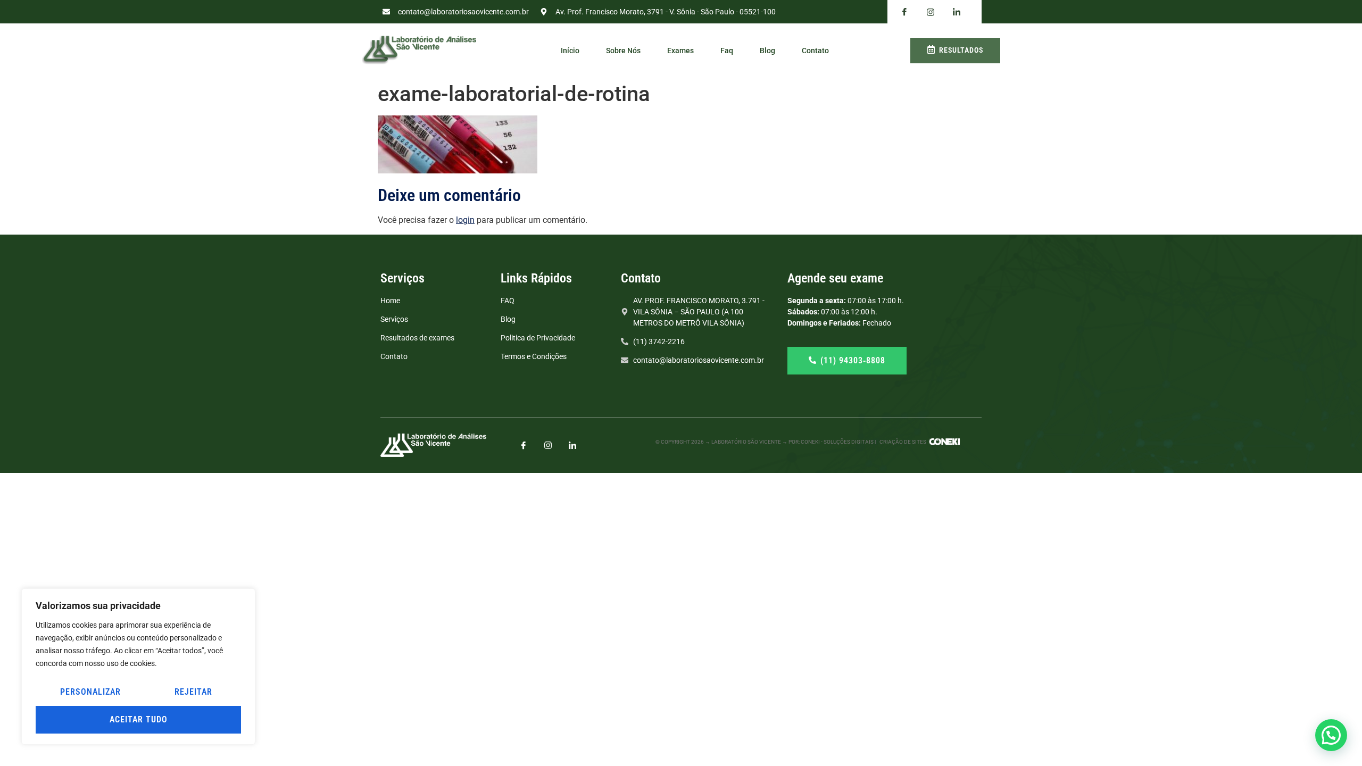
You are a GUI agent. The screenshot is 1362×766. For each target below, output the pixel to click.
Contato (815, 50)
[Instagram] (548, 445)
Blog (767, 50)
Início (570, 50)
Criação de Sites (902, 442)
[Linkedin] (956, 12)
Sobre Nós (623, 50)
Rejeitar (193, 692)
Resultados (961, 50)
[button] (1331, 735)
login (465, 220)
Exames (680, 50)
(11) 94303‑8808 (852, 360)
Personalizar (90, 692)
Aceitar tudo (139, 719)
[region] (138, 666)
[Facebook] (904, 12)
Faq (726, 50)
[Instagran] (930, 12)
